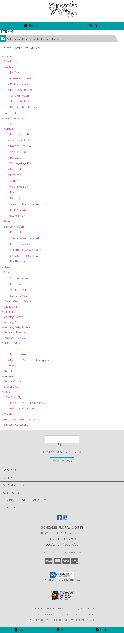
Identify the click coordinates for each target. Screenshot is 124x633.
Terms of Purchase (63, 619)
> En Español (9, 366)
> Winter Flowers (17, 290)
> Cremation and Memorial (23, 238)
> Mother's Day (17, 210)
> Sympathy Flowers (13, 226)
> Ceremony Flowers (13, 332)
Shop (33, 25)
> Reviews (7, 376)
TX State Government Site (77, 614)
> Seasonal (8, 272)
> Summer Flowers (19, 278)
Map (63, 630)
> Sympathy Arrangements (23, 255)
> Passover (14, 198)
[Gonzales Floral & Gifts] (62, 17)
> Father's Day (16, 215)
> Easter (13, 192)
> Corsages (14, 348)
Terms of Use (86, 619)
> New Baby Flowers (20, 90)
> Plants (6, 267)
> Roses (6, 221)
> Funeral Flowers (18, 232)
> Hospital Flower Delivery (23, 408)
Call (21, 630)
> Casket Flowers (18, 244)
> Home (6, 56)
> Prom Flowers (11, 342)
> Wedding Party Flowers (16, 327)
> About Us (8, 371)
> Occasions (9, 66)
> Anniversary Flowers (20, 78)
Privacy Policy (38, 619)
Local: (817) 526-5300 (62, 544)
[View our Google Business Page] (64, 519)
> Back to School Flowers (22, 107)
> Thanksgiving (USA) (20, 163)
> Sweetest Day (17, 152)
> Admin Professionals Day (23, 204)
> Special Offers (11, 386)
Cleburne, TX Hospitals (81, 608)
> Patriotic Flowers (12, 113)
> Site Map (8, 414)
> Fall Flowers (16, 284)
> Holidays (8, 128)
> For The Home (17, 261)
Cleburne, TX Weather (44, 614)
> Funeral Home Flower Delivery (26, 402)
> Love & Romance (13, 118)
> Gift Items (8, 312)
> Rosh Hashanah (18, 134)
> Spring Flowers (17, 295)
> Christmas (15, 181)
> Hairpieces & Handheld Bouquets (28, 360)
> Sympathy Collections (15, 424)
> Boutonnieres (17, 354)
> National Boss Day (20, 146)
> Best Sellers (9, 61)
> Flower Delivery (11, 397)
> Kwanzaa (14, 175)
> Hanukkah (15, 169)
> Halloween (15, 157)
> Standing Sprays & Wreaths (24, 250)
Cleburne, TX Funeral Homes (46, 608)
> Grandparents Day (19, 140)
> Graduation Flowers (20, 101)
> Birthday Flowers (19, 84)
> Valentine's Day (18, 186)
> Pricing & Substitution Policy (18, 419)
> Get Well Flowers (19, 95)
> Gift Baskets (10, 306)
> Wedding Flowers (12, 317)
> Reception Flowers (13, 337)
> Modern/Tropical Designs (17, 301)
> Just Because (16, 72)
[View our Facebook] (59, 519)
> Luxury (6, 123)
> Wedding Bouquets (14, 322)
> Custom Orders (11, 381)
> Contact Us (9, 392)
